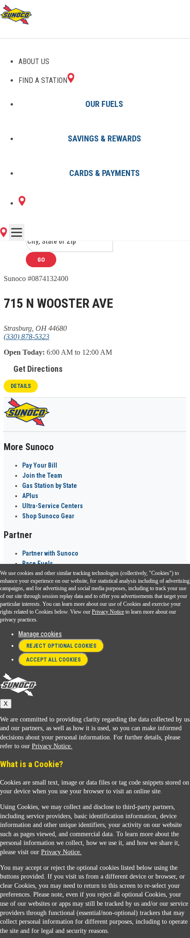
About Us (33, 61)
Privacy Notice (108, 612)
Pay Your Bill (39, 465)
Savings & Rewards (104, 138)
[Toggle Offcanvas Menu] (16, 232)
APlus (30, 495)
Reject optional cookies (61, 646)
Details (21, 386)
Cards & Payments (104, 173)
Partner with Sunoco (50, 553)
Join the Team (42, 475)
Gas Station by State (49, 485)
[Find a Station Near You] (3, 234)
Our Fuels (104, 104)
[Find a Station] (21, 203)
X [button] (6, 703)
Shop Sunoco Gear (48, 516)
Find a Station (42, 80)
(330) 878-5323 (26, 336)
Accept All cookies (53, 660)
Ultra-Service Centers (52, 506)
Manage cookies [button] (40, 634)
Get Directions (38, 369)
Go (41, 259)
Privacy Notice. (52, 746)
